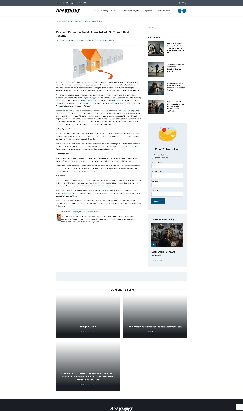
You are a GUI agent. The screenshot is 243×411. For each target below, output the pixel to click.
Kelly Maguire (119, 100)
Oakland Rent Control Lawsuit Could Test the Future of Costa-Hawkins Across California (175, 106)
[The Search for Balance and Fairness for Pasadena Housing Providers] (156, 64)
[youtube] (183, 3)
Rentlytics (99, 40)
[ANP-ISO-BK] (68, 9)
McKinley (67, 193)
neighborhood (133, 146)
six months (96, 183)
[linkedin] (186, 3)
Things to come (88, 326)
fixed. (94, 171)
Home (58, 21)
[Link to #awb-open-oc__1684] (184, 11)
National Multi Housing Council (129, 111)
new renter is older (65, 111)
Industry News (91, 331)
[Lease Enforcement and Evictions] (167, 225)
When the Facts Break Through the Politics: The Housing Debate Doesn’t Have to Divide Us (175, 48)
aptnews (81, 40)
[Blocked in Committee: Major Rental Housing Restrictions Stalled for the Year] (156, 82)
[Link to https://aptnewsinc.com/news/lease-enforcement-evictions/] (153, 245)
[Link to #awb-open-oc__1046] (180, 11)
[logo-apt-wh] (121, 407)
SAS (59, 103)
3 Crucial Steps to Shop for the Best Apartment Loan (155, 326)
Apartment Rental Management (87, 100)
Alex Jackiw (105, 190)
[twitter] (179, 3)
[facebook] (176, 3)
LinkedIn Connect (93, 212)
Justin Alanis (92, 40)
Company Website (79, 212)
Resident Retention (109, 40)
